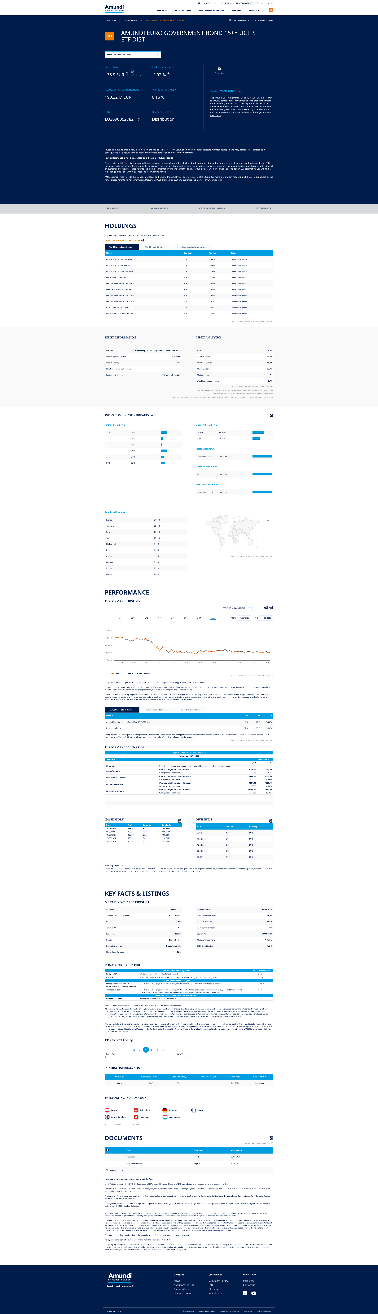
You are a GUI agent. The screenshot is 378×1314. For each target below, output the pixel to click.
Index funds (215, 1293)
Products (162, 10)
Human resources (184, 1293)
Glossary (213, 1289)
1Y (159, 617)
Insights (236, 10)
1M (119, 617)
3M (132, 617)
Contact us (249, 1285)
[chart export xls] (266, 608)
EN (268, 3)
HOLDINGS (113, 208)
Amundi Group (182, 1289)
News (177, 1280)
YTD (199, 617)
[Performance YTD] (168, 73)
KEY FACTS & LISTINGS (212, 208)
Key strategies (183, 10)
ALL (213, 617)
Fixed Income (131, 20)
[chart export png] (271, 608)
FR (272, 3)
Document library (218, 1280)
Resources (254, 10)
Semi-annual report (134, 1163)
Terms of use (247, 1311)
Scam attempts (188, 1311)
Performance (159, 208)
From (233, 618)
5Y (185, 617)
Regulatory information (206, 1311)
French (196, 1157)
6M (146, 617)
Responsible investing (211, 10)
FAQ (210, 1285)
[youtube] (253, 1293)
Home (107, 20)
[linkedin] (245, 1293)
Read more (215, 115)
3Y (172, 617)
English (196, 1163)
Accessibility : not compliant (229, 1311)
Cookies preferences (264, 1311)
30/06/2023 (235, 1163)
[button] (264, 20)
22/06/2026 (235, 1157)
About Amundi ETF (184, 1285)
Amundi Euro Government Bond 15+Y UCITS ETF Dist (163, 20)
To (256, 618)
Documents (263, 208)
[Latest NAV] (126, 73)
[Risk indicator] (131, 1040)
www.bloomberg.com (171, 375)
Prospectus (131, 1157)
